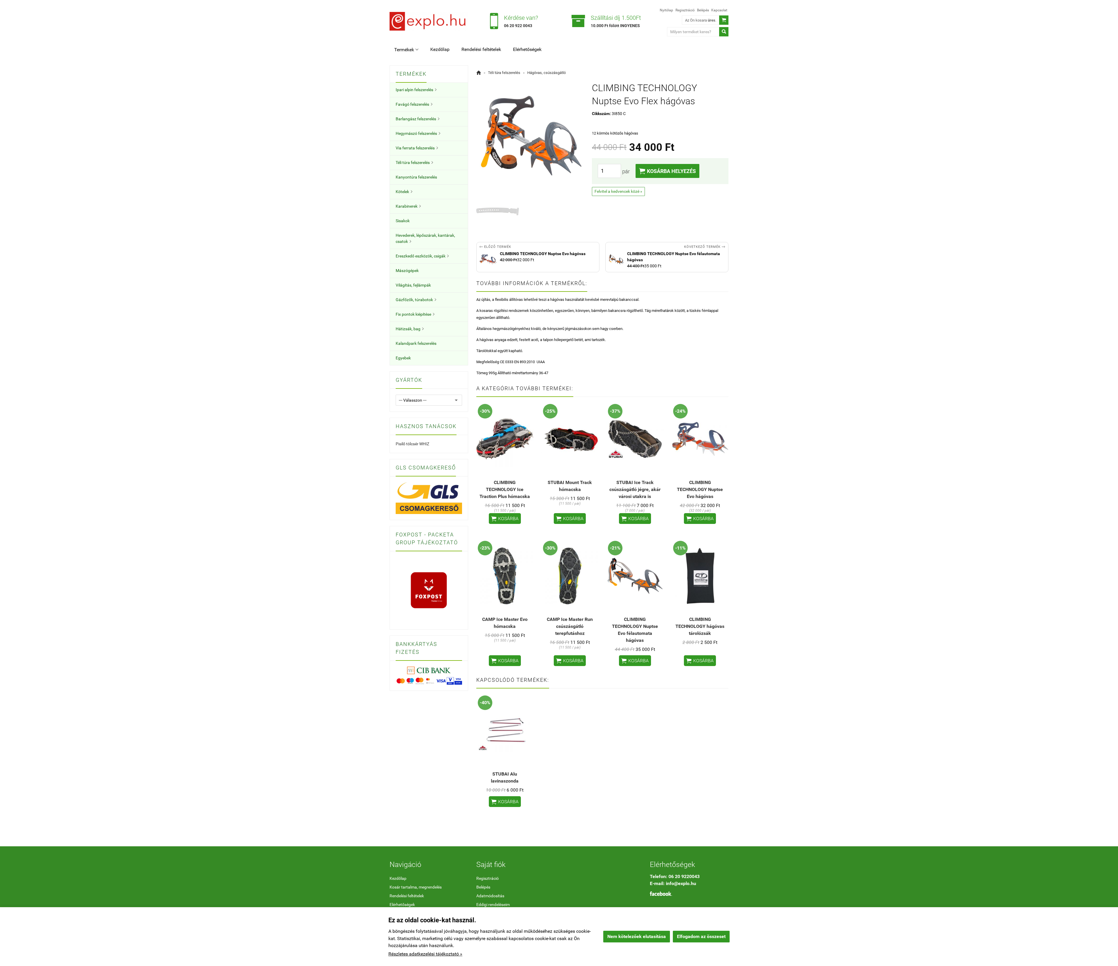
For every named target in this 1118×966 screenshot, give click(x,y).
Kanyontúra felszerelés (416, 177)
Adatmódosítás (490, 895)
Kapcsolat (719, 10)
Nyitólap (666, 10)
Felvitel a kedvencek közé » (618, 191)
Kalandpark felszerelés (416, 343)
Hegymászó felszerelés (418, 133)
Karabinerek (408, 206)
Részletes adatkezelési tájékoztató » (425, 954)
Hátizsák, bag (410, 328)
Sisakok (403, 220)
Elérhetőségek (527, 49)
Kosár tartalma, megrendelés (416, 887)
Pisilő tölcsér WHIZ (412, 444)
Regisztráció (685, 10)
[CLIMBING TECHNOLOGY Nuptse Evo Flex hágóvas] (497, 211)
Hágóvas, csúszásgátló (546, 72)
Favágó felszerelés (414, 104)
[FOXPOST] (429, 590)
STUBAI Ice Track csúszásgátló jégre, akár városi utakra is (635, 489)
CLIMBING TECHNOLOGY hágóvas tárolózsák (699, 626)
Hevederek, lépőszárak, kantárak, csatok (425, 238)
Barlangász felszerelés (417, 118)
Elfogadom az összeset (701, 936)
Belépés (703, 10)
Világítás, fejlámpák (413, 285)
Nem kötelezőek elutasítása (636, 936)
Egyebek (403, 358)
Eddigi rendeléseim (493, 904)
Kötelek (404, 191)
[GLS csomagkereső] (429, 497)
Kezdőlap (440, 49)
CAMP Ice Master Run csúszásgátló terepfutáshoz (570, 626)
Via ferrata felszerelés (417, 148)
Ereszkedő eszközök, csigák (422, 256)
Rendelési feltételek (481, 49)
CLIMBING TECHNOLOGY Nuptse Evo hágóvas (700, 489)
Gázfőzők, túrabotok (416, 299)
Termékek (406, 49)
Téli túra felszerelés (414, 162)
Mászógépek (407, 270)
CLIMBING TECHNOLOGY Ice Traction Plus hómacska (505, 489)
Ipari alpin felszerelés (416, 89)
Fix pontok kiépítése (415, 314)
